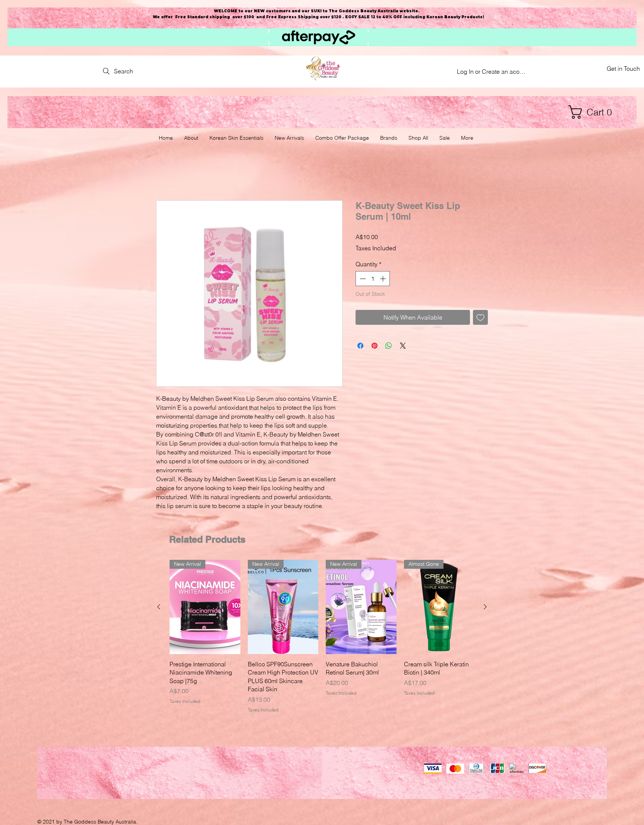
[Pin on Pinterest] (374, 346)
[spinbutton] (372, 279)
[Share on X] (402, 346)
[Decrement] (362, 279)
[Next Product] (485, 607)
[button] (593, 112)
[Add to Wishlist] (480, 317)
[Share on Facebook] (360, 346)
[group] (322, 637)
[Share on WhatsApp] (388, 346)
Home (164, 174)
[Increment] (383, 279)
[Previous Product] (158, 607)
